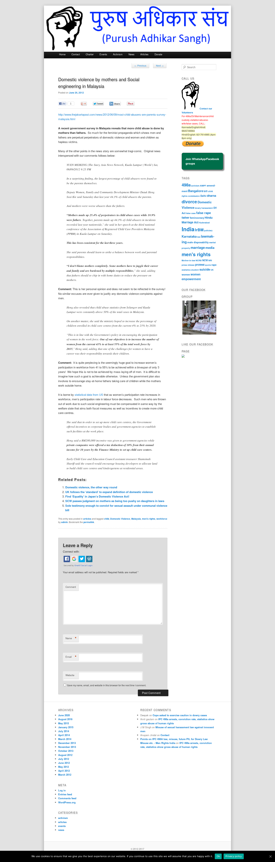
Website (69, 675)
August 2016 (65, 719)
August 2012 (65, 755)
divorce (189, 201)
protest (199, 265)
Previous (140, 65)
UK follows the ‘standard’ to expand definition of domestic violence (109, 492)
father (185, 218)
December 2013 (67, 743)
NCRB (199, 260)
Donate (158, 54)
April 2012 (64, 770)
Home (62, 54)
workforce (161, 518)
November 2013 (67, 747)
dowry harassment (204, 208)
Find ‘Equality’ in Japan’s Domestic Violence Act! (97, 496)
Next (160, 65)
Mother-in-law (188, 260)
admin (64, 522)
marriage (198, 247)
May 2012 (63, 766)
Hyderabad (204, 222)
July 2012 (63, 759)
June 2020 (64, 715)
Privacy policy (233, 856)
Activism (118, 54)
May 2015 (63, 723)
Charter (90, 54)
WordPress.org (67, 802)
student (195, 269)
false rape (203, 212)
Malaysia (136, 518)
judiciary (208, 230)
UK (212, 269)
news (61, 830)
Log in (62, 790)
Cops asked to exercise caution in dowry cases (180, 715)
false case (191, 213)
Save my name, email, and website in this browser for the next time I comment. (106, 685)
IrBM (199, 229)
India (188, 229)
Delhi (203, 196)
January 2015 (65, 727)
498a (186, 185)
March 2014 (64, 739)
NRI (210, 260)
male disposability (198, 242)
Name (71, 638)
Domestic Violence (120, 518)
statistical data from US (89, 395)
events (62, 826)
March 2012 (64, 774)
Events (103, 54)
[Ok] (270, 856)
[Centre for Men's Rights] (183, 356)
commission (194, 196)
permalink (88, 522)
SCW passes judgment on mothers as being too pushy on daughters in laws (114, 501)
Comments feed (67, 798)
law (198, 236)
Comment (70, 587)
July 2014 (63, 731)
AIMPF (203, 185)
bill (205, 191)
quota (208, 264)
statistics (186, 269)
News (132, 54)
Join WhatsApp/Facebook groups (202, 161)
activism (195, 185)
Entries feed (65, 794)
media (209, 247)
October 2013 (65, 751)
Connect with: (71, 551)
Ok (218, 856)
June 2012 (64, 763)
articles (87, 518)
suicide (204, 269)
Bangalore (195, 191)
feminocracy (197, 217)
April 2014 (64, 735)
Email (71, 657)
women (186, 274)
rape (213, 264)
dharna (211, 196)
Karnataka (189, 236)
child (106, 518)
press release (188, 264)
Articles (144, 54)
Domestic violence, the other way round (91, 487)
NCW (205, 260)
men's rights (148, 518)
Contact (75, 54)
